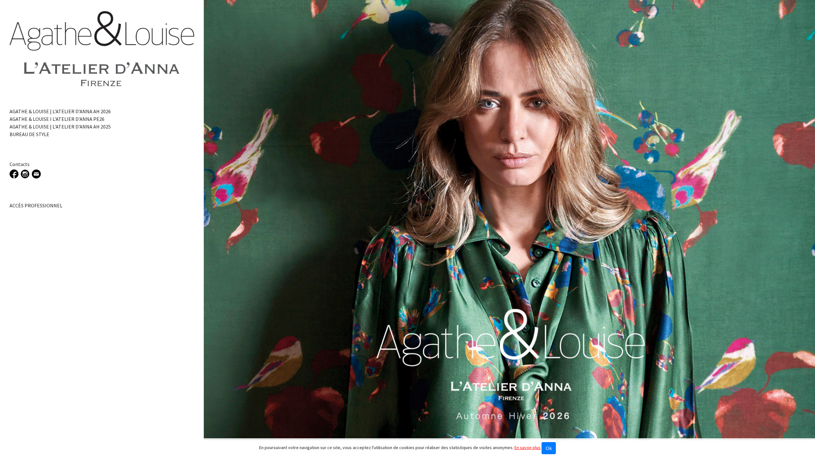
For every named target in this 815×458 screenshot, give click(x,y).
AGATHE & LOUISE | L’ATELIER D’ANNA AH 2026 (60, 111)
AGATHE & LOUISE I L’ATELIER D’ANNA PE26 (57, 119)
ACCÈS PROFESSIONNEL (36, 205)
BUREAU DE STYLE (29, 134)
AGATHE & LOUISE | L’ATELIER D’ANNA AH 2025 (60, 126)
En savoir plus (527, 447)
